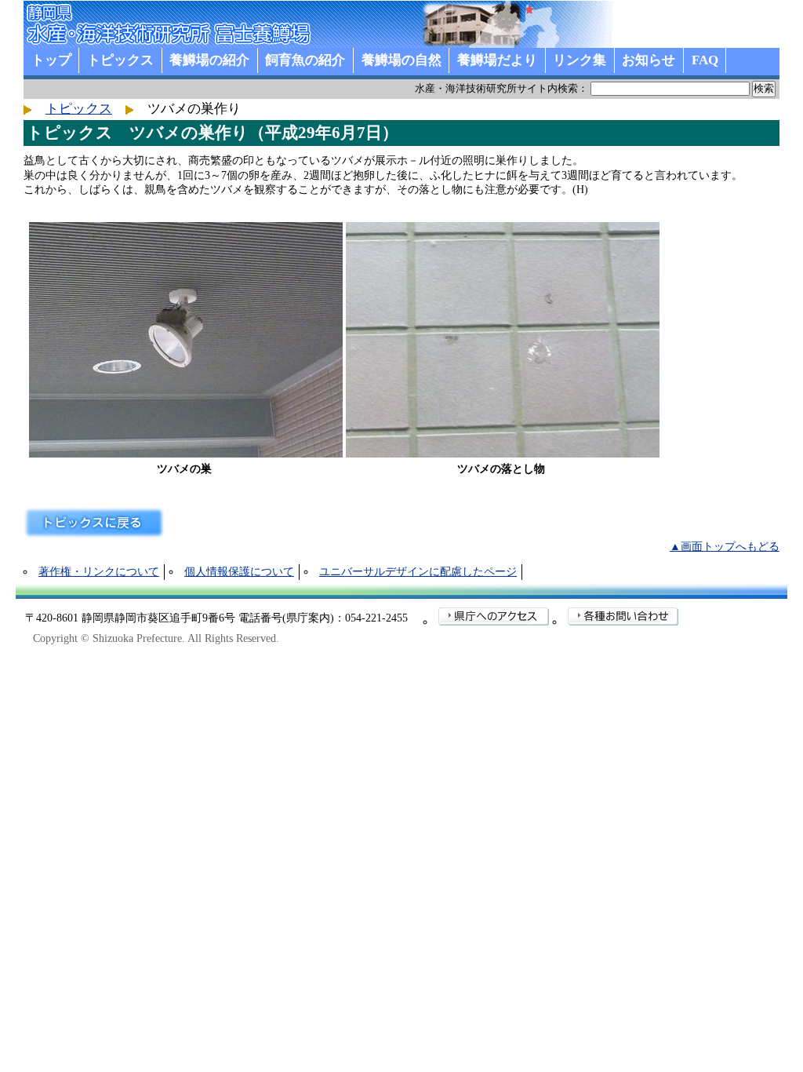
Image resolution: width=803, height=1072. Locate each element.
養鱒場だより (497, 60)
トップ (51, 60)
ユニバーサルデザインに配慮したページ (418, 572)
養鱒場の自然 (401, 60)
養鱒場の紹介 (209, 60)
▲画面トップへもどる (724, 546)
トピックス (120, 60)
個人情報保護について (239, 572)
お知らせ (648, 60)
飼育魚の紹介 (305, 60)
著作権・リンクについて (98, 572)
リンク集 (579, 60)
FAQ (705, 60)
